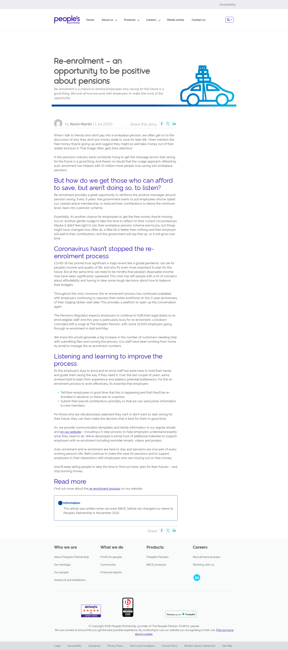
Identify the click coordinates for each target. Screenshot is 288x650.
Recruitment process (206, 557)
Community (108, 564)
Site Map (227, 645)
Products (130, 19)
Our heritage (62, 564)
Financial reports (111, 572)
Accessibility (75, 645)
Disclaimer (94, 645)
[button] (230, 20)
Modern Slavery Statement (199, 645)
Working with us (203, 564)
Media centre (175, 19)
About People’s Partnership (71, 557)
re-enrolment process (104, 488)
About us (107, 19)
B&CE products (156, 564)
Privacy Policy (115, 645)
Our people (61, 572)
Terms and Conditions (142, 645)
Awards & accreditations (69, 580)
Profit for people (111, 557)
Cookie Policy (169, 645)
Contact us (199, 19)
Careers (151, 19)
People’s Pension (157, 557)
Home (90, 19)
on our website (70, 432)
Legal (57, 645)
